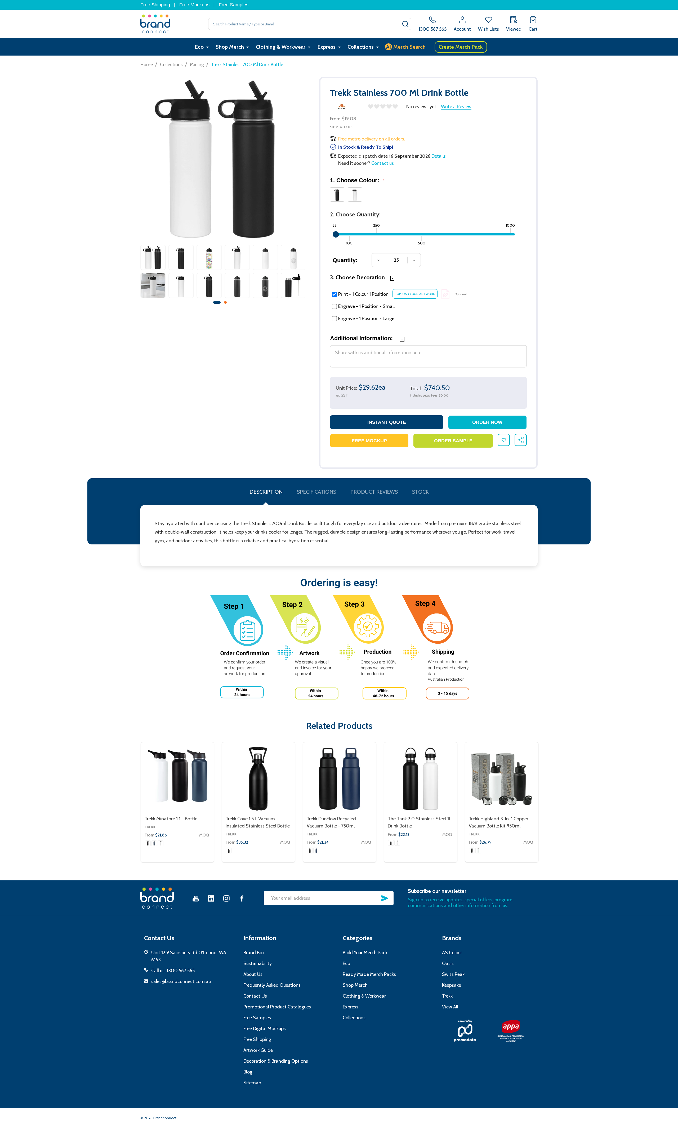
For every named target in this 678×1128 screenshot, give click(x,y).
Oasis (448, 963)
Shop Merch (230, 47)
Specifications (316, 492)
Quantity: (345, 260)
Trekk (150, 827)
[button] (465, 1031)
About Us (252, 974)
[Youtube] (195, 898)
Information (259, 938)
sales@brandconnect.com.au (181, 981)
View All (450, 1007)
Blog (247, 1072)
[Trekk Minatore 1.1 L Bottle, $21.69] (177, 779)
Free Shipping (155, 4)
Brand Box (254, 953)
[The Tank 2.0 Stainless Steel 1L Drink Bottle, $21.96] (420, 779)
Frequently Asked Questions (272, 985)
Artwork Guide (258, 1050)
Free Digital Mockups (264, 1028)
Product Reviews (374, 492)
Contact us (382, 163)
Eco (199, 47)
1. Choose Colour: (357, 180)
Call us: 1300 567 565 (173, 971)
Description (266, 492)
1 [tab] (217, 302)
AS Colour (452, 953)
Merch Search (406, 47)
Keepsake (451, 985)
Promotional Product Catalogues (277, 1007)
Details (438, 156)
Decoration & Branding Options (275, 1061)
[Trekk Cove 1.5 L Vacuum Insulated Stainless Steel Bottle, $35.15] (258, 779)
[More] (207, 47)
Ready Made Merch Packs (369, 974)
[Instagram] (226, 898)
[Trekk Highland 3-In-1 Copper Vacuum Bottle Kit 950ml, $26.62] (501, 779)
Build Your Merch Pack (365, 953)
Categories (358, 938)
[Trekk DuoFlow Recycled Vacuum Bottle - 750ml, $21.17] (339, 779)
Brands (452, 938)
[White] (160, 843)
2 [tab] (225, 302)
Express (326, 47)
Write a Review (456, 107)
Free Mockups (194, 4)
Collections (360, 47)
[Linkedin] (211, 898)
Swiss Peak (453, 974)
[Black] (148, 843)
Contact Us (255, 996)
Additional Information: (362, 338)
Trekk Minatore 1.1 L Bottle (171, 819)
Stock (420, 492)
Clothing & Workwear (280, 47)
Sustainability (257, 963)
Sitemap (252, 1083)
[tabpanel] (153, 273)
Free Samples (233, 4)
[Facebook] (241, 898)
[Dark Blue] (154, 843)
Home (146, 64)
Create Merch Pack (461, 47)
